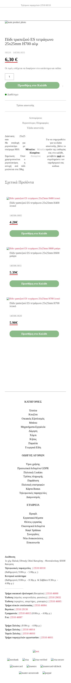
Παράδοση (33, 480)
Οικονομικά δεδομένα (33, 526)
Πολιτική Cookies (33, 472)
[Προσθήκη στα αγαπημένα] (62, 85)
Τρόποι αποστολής (25, 105)
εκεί (59, 156)
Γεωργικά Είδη (33, 447)
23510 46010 (29, 633)
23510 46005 (55, 601)
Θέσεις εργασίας (33, 522)
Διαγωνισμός (33, 497)
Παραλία (33, 443)
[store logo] (7, 14)
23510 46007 (16, 617)
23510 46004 (40, 605)
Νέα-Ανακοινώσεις (33, 538)
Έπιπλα (33, 410)
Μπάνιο (33, 422)
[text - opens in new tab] (36, 651)
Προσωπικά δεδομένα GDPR (33, 468)
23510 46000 (52, 593)
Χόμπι (33, 435)
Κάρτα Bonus (33, 488)
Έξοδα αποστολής (35, 128)
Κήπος (33, 439)
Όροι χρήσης (33, 464)
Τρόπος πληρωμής (33, 476)
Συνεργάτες (33, 534)
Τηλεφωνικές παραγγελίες (33, 493)
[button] (61, 197)
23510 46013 (25, 613)
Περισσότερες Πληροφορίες (35, 123)
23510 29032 (55, 597)
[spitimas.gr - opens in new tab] (32, 651)
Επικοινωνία (33, 542)
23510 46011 (47, 637)
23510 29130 (22, 609)
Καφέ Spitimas (33, 530)
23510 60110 (39, 568)
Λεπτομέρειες (35, 118)
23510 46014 (29, 629)
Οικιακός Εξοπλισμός (33, 418)
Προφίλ (33, 513)
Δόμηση (33, 431)
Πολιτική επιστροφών (33, 484)
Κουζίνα (33, 414)
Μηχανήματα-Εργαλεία (33, 426)
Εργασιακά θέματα (33, 517)
